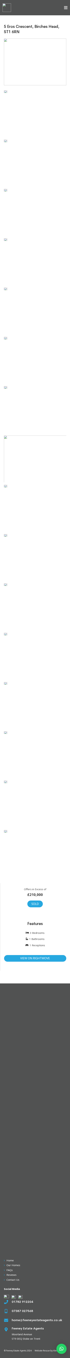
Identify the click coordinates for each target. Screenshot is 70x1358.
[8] (35, 754)
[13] (35, 508)
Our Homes (13, 1265)
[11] (35, 409)
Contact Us (12, 1279)
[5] (35, 311)
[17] (35, 113)
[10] (35, 853)
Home (10, 1260)
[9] (35, 804)
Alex (55, 1350)
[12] (35, 656)
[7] (35, 705)
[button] (61, 1349)
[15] (35, 606)
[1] (35, 163)
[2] (35, 212)
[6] (35, 360)
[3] (35, 459)
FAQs (9, 1270)
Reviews (11, 1274)
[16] (35, 557)
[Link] (7, 7)
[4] (35, 261)
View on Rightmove (35, 958)
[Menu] (65, 7)
